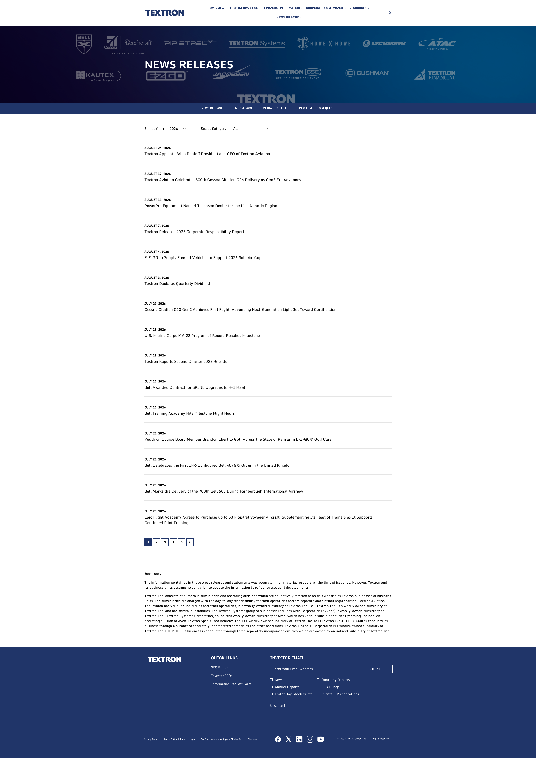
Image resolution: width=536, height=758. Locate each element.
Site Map (252, 739)
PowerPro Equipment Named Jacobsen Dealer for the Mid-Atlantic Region (210, 205)
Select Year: (154, 128)
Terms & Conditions (174, 739)
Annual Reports (287, 686)
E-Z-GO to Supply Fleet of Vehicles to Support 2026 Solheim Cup (203, 257)
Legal (193, 739)
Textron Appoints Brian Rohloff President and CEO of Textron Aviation (207, 154)
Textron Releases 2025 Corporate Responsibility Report (194, 231)
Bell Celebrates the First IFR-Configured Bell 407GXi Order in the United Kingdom (218, 465)
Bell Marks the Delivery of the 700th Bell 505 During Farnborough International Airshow (223, 491)
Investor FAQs (227, 676)
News (279, 679)
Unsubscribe (279, 705)
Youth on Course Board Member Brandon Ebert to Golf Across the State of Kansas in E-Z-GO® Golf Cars (237, 439)
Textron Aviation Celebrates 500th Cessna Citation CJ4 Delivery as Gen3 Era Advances (222, 180)
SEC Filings (225, 667)
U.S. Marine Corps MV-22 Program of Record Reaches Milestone (202, 335)
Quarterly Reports (335, 679)
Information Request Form (236, 684)
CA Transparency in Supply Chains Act (221, 739)
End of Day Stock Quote (294, 693)
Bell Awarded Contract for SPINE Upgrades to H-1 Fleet (194, 387)
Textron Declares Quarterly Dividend (177, 283)
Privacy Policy (151, 739)
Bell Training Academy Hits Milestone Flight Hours (189, 413)
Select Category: (214, 128)
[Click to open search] (389, 12)
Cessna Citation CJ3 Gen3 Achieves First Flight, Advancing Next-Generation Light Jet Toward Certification (240, 309)
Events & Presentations (340, 693)
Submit (375, 669)
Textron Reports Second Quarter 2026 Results (185, 361)
